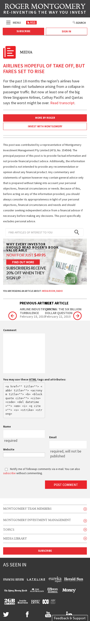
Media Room (48, 290)
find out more (23, 262)
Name (7, 426)
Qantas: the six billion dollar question (63, 311)
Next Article (57, 303)
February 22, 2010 (58, 316)
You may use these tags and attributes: (34, 379)
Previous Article (35, 303)
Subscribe (23, 31)
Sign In (66, 31)
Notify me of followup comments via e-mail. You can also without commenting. (41, 471)
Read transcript (62, 102)
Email (53, 437)
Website (8, 449)
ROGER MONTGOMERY (44, 9)
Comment (10, 330)
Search (81, 23)
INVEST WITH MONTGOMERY (45, 126)
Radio (59, 290)
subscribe (9, 473)
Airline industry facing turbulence (38, 311)
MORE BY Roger (45, 118)
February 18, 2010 (32, 316)
